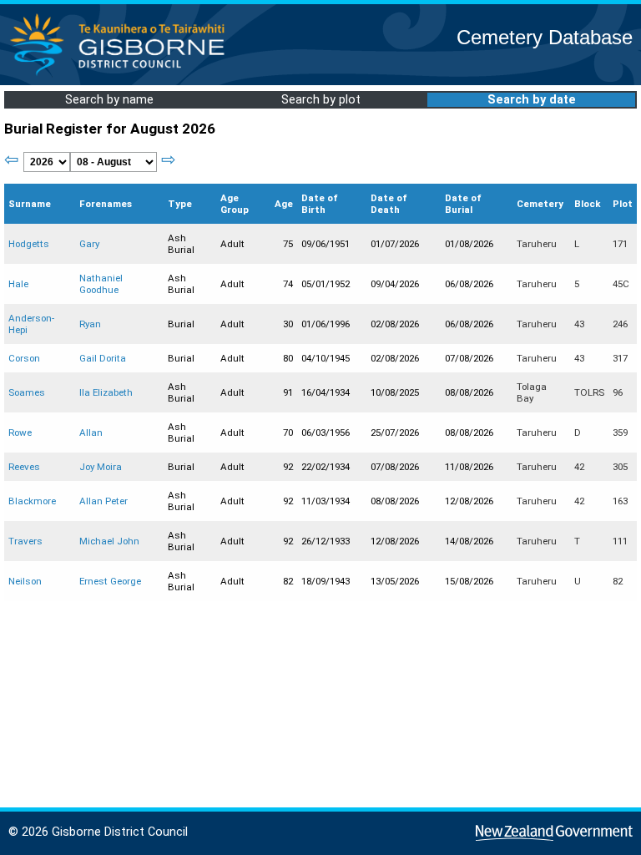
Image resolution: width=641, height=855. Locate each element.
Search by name (109, 100)
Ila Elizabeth (106, 392)
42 (579, 467)
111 (620, 541)
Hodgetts (28, 244)
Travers (25, 541)
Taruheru (537, 244)
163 (620, 501)
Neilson (25, 581)
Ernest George (110, 581)
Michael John (109, 541)
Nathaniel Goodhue (101, 284)
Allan (91, 432)
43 (579, 324)
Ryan (90, 324)
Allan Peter (103, 501)
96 (618, 392)
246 (620, 324)
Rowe (20, 432)
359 (620, 432)
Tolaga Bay (532, 392)
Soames (26, 392)
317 (620, 358)
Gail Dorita (102, 358)
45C (621, 284)
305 (620, 467)
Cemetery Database (545, 37)
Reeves (24, 467)
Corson (24, 358)
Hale (18, 284)
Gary (89, 244)
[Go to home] (122, 75)
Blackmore (32, 501)
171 (620, 244)
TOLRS (589, 392)
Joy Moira (100, 467)
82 (618, 581)
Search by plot (321, 100)
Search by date (531, 100)
